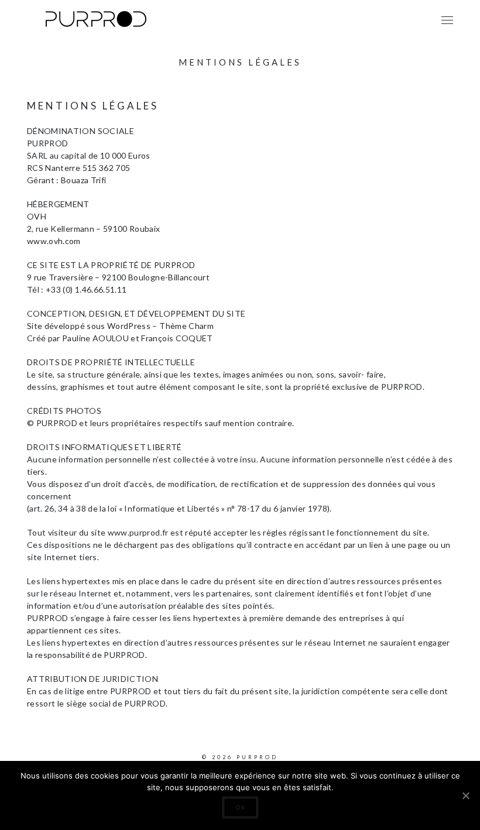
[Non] (465, 795)
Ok (241, 807)
